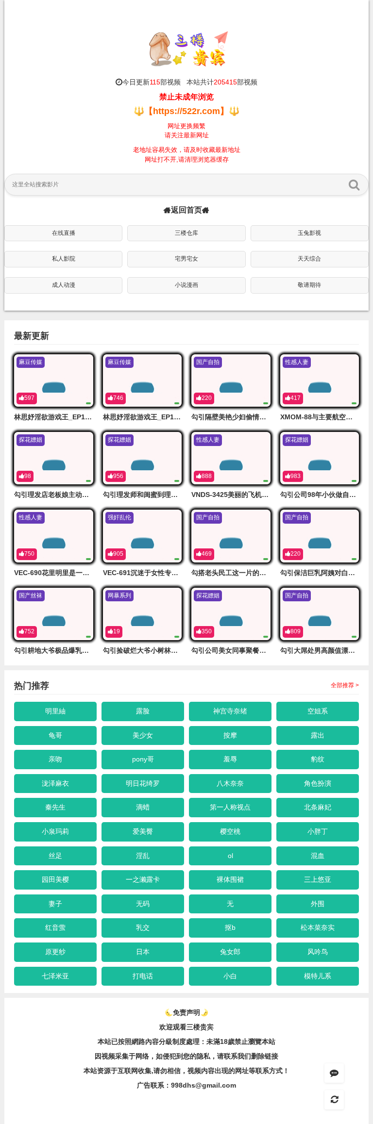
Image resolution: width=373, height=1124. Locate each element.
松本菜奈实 (318, 927)
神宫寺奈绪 (230, 711)
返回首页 (186, 210)
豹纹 (317, 759)
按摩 (230, 735)
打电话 (143, 976)
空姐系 (317, 711)
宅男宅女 (186, 258)
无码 (143, 904)
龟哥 (55, 735)
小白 (230, 976)
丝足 (55, 856)
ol (230, 856)
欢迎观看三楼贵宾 (186, 1027)
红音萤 (55, 927)
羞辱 (230, 759)
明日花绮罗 (143, 783)
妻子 (55, 904)
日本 (143, 952)
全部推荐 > (345, 685)
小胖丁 (317, 831)
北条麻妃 (317, 807)
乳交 (143, 927)
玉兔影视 (309, 233)
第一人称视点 (230, 807)
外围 (317, 904)
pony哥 (143, 759)
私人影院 (63, 258)
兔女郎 (230, 952)
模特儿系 (317, 976)
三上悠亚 (317, 879)
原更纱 (55, 952)
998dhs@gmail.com (203, 1085)
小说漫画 (186, 284)
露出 (317, 735)
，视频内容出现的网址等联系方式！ (235, 1070)
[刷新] (334, 1099)
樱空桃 (230, 831)
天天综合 (309, 258)
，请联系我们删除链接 (244, 1056)
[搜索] (354, 184)
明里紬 (55, 711)
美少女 (143, 735)
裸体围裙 (230, 879)
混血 (317, 856)
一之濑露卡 (143, 879)
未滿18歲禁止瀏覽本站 (240, 1041)
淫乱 (143, 856)
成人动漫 (63, 284)
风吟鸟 (317, 952)
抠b (230, 927)
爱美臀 (143, 831)
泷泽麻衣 (55, 783)
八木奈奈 (230, 783)
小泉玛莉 (55, 831)
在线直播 (63, 233)
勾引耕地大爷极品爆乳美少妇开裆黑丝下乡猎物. (86, 650)
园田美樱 (55, 879)
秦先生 (55, 807)
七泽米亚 (55, 976)
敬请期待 (309, 284)
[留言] (334, 1073)
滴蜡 (143, 807)
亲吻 (55, 759)
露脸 (143, 711)
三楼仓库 (186, 233)
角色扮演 (317, 783)
